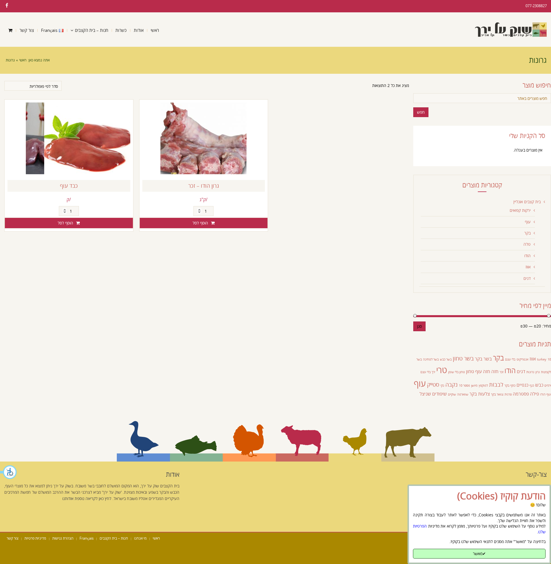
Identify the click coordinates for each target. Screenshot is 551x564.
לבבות (496, 384)
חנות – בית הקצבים (114, 538)
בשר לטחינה (431, 359)
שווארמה (462, 394)
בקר (527, 233)
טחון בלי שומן (456, 372)
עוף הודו (545, 394)
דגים (527, 278)
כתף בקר (510, 385)
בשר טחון (463, 358)
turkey (541, 359)
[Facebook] (6, 5)
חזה (494, 371)
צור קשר (12, 538)
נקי (442, 385)
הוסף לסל (65, 223)
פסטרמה (521, 394)
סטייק (433, 384)
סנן (419, 326)
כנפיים (522, 385)
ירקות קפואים (520, 210)
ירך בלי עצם (427, 372)
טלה (527, 244)
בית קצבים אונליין (527, 201)
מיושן (474, 385)
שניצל (425, 394)
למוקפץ (483, 385)
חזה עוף (482, 371)
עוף (528, 221)
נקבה (451, 384)
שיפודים (439, 394)
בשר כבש (446, 359)
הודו (527, 255)
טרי (441, 370)
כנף (531, 385)
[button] (8, 472)
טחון (470, 371)
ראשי (22, 60)
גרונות (530, 372)
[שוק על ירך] (511, 29)
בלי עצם (510, 359)
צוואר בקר (497, 394)
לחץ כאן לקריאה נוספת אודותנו (86, 498)
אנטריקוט (522, 359)
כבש (539, 385)
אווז (528, 267)
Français (86, 538)
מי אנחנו (140, 538)
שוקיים (452, 394)
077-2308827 (536, 5)
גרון (538, 372)
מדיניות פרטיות (35, 538)
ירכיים (547, 385)
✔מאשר (479, 553)
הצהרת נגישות (62, 538)
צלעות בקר (479, 394)
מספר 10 (464, 385)
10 (549, 359)
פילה (534, 394)
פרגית (508, 394)
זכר (501, 372)
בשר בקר (483, 359)
